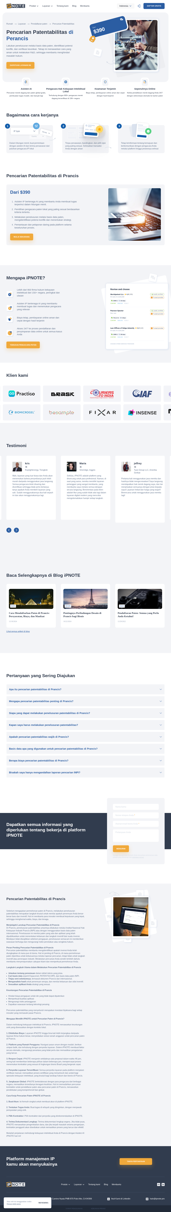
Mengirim (120, 849)
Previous (8, 530)
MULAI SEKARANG (22, 237)
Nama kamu (120, 807)
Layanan (46, 6)
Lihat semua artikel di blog (18, 631)
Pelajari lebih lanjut (14, 1204)
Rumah (9, 24)
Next (16, 530)
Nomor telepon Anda (125, 815)
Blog (74, 6)
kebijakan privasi (138, 857)
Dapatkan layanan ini (20, 65)
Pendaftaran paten (39, 24)
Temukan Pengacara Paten (23, 345)
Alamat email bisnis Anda (127, 824)
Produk (32, 6)
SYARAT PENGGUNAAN (74, 1209)
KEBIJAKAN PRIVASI (98, 1209)
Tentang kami (62, 6)
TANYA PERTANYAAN (136, 1161)
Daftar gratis (154, 6)
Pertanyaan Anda (123, 832)
